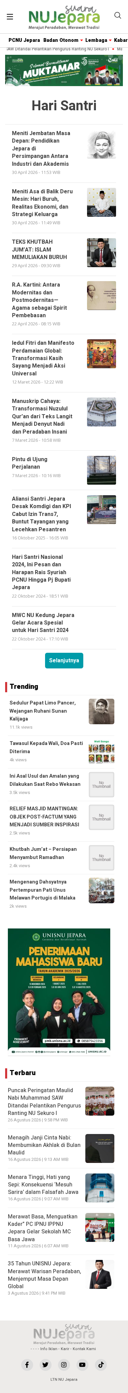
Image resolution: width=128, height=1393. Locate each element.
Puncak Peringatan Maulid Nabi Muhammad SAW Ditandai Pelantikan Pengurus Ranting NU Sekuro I (44, 1101)
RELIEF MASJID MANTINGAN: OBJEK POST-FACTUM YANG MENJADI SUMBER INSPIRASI (44, 816)
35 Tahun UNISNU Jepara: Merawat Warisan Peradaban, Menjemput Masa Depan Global (44, 1275)
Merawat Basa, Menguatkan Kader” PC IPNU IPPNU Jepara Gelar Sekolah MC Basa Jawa (42, 1228)
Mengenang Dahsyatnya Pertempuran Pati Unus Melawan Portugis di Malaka (42, 890)
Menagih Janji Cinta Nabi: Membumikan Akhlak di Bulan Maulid (44, 1145)
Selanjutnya (64, 661)
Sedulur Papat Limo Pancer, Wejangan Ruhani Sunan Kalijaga (43, 711)
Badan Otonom (61, 40)
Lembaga (96, 40)
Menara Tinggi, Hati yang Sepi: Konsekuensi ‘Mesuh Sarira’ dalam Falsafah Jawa (43, 1185)
